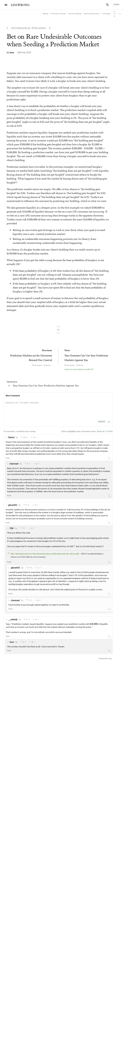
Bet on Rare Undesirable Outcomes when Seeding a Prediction (54, 40)
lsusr (12, 52)
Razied (11, 437)
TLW (12, 528)
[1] (74, 546)
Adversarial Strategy (28, 28)
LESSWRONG (20, 5)
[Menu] (6, 4)
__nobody (13, 620)
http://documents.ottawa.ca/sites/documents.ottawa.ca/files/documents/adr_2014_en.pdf (45, 554)
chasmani (14, 464)
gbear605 (12, 505)
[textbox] (58, 405)
